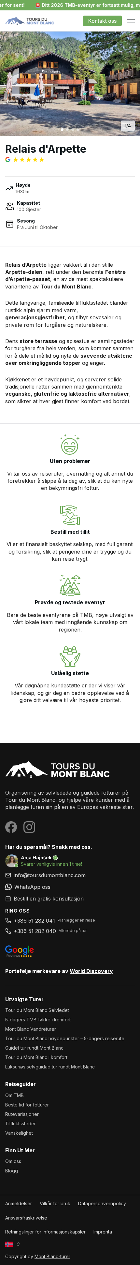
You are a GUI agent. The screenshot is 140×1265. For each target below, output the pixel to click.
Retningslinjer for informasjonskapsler (45, 1231)
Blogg (11, 1170)
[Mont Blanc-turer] (70, 770)
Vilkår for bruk (55, 1203)
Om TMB (14, 1095)
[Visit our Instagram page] (29, 827)
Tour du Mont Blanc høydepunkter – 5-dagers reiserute (64, 1038)
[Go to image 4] (78, 129)
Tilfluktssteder (20, 1123)
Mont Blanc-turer (52, 1256)
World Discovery (91, 971)
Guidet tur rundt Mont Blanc (34, 1048)
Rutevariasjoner (22, 1114)
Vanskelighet (19, 1133)
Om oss (13, 1161)
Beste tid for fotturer (27, 1104)
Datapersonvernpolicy (102, 1203)
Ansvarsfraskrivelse (26, 1217)
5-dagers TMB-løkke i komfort (38, 1019)
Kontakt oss (102, 21)
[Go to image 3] (72, 129)
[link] (70, 887)
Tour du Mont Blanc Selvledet (37, 1010)
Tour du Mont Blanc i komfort (36, 1057)
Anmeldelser (18, 1203)
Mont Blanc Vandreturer (30, 1029)
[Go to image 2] (67, 129)
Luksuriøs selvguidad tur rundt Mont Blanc (50, 1066)
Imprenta (102, 1231)
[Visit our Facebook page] (11, 827)
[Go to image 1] (62, 129)
